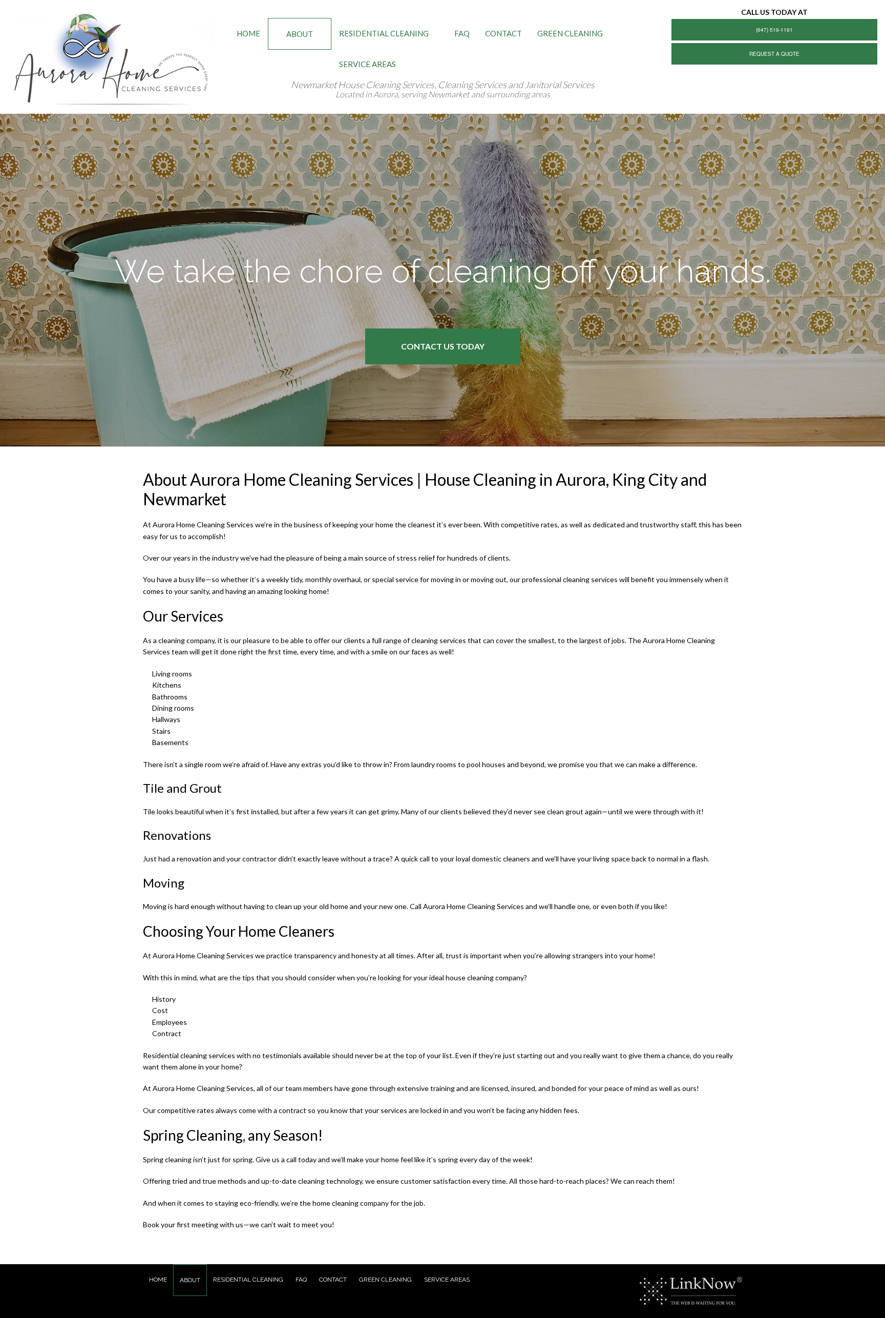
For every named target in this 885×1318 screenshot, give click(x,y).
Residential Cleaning (384, 33)
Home (248, 33)
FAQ (462, 33)
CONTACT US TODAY (442, 346)
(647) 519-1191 (774, 29)
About (299, 33)
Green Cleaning (570, 33)
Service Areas (367, 64)
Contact (503, 33)
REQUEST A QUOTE (774, 53)
